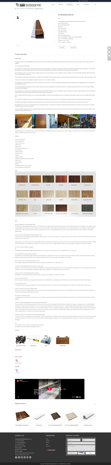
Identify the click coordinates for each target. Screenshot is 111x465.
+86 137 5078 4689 (22, 449)
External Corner (88, 425)
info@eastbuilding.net (22, 442)
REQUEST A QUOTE (72, 435)
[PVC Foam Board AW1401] (71, 415)
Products (70, 4)
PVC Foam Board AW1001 (55, 425)
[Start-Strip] (38, 415)
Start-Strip (39, 425)
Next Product (73, 47)
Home (53, 4)
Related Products (20, 403)
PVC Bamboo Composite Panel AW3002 (22, 425)
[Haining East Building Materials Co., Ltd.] (28, 5)
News (78, 4)
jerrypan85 (20, 447)
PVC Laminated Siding (29, 8)
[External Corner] (88, 415)
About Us (61, 4)
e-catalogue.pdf (17, 372)
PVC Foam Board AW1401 (72, 425)
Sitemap (69, 463)
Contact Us (86, 4)
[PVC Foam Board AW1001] (55, 415)
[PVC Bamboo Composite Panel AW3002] (22, 415)
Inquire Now (62, 47)
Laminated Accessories (39, 8)
